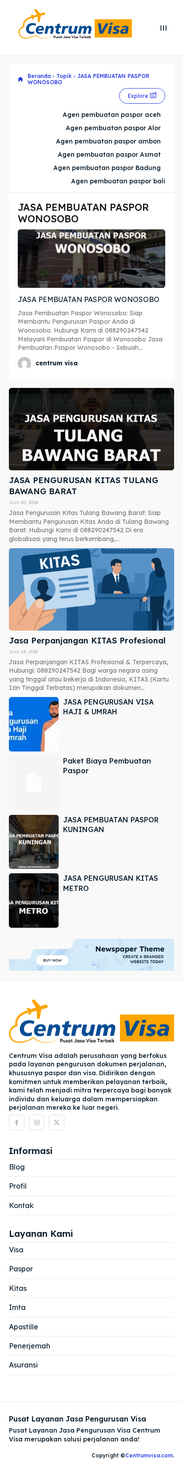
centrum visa (57, 363)
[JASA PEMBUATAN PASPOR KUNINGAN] (34, 842)
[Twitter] (56, 1122)
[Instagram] (36, 1122)
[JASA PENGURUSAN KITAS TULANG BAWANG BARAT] (91, 429)
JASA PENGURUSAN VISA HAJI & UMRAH (108, 706)
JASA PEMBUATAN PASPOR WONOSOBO (88, 299)
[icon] (20, 79)
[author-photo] (26, 363)
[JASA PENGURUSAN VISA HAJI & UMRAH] (34, 724)
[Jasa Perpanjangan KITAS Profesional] (91, 589)
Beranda (39, 76)
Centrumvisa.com (149, 1455)
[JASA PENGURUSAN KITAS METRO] (34, 900)
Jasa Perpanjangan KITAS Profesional (87, 640)
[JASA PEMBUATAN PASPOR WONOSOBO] (91, 258)
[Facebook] (16, 1122)
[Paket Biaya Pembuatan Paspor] (34, 783)
